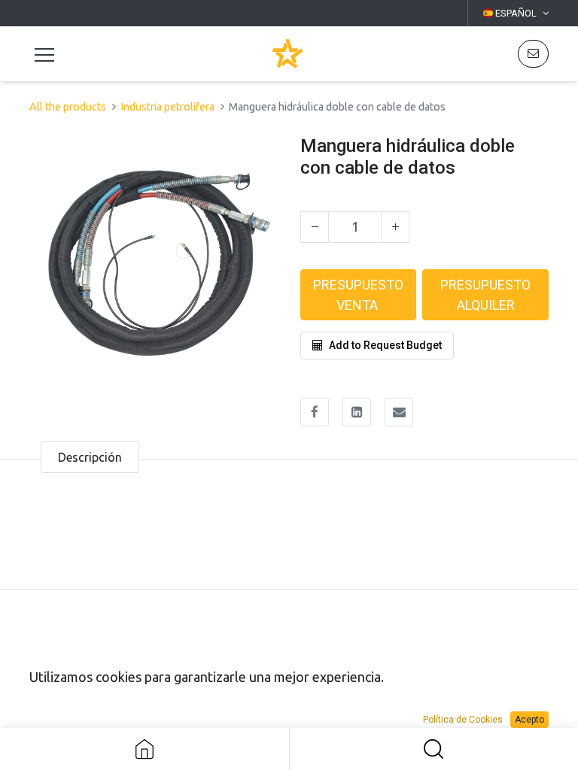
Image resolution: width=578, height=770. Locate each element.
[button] (533, 54)
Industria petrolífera (167, 107)
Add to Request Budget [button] (385, 345)
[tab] (90, 457)
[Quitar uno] (314, 227)
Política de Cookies (463, 719)
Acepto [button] (529, 719)
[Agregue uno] (395, 227)
